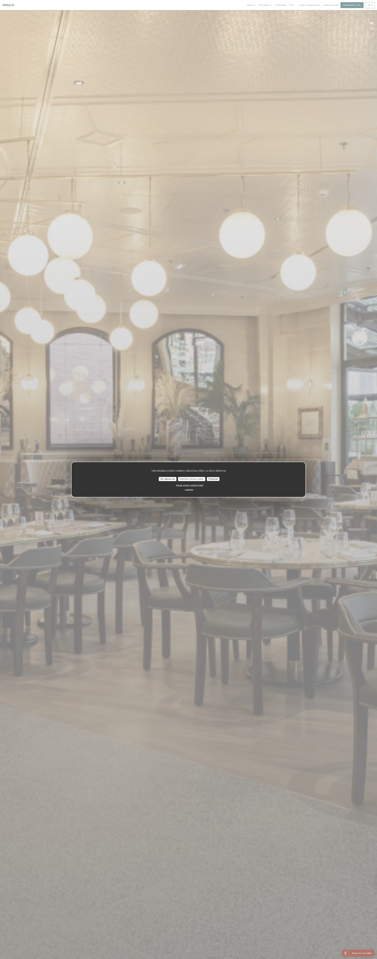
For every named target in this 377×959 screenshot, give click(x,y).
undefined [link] (189, 489)
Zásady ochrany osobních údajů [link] (189, 485)
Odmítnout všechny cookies (192, 479)
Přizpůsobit (213, 479)
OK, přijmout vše (167, 479)
